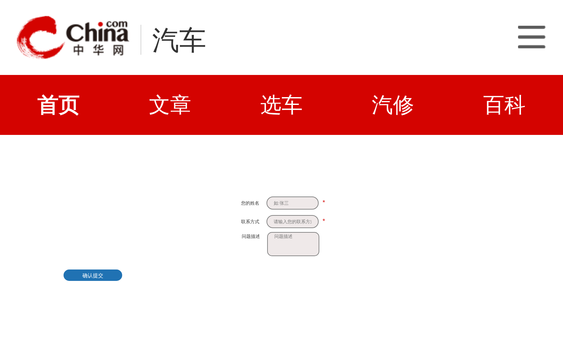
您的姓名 (250, 203)
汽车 (179, 40)
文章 (170, 105)
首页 (58, 105)
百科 (504, 105)
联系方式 (250, 221)
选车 (281, 105)
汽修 (393, 105)
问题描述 (251, 236)
